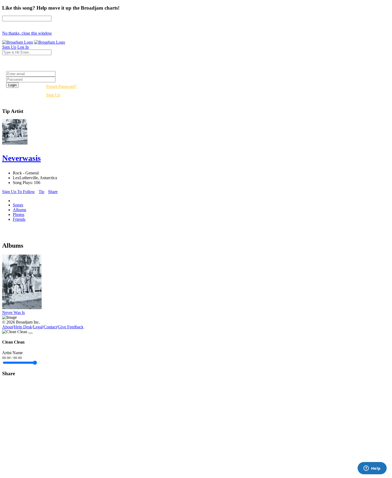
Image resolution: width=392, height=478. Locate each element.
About (7, 327)
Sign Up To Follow (18, 191)
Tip (41, 191)
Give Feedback (70, 327)
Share (53, 191)
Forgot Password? (61, 86)
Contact (50, 327)
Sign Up (53, 95)
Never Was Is (13, 312)
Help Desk (23, 327)
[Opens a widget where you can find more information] (372, 468)
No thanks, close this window (27, 33)
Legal (38, 327)
